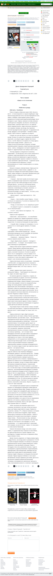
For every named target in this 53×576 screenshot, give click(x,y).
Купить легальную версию (32, 42)
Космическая (15, 563)
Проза (43, 18)
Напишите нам (28, 54)
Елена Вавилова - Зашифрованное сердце (34, 505)
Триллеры (2, 567)
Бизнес (43, 24)
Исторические (3, 563)
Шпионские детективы (30, 34)
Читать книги (13, 4)
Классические (3, 564)
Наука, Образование (45, 15)
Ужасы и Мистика (16, 567)
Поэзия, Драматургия (45, 33)
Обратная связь (41, 569)
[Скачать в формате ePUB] (32, 46)
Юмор (43, 30)
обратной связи (31, 574)
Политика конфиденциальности (44, 568)
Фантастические (28, 562)
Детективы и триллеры (21, 4)
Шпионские (2, 568)
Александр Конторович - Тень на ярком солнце (12, 505)
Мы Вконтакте (21, 24)
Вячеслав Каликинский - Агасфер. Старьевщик (23, 505)
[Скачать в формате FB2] (28, 46)
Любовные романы (31, 4)
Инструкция (31, 57)
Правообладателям (42, 567)
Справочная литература (46, 27)
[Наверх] (50, 574)
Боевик (2, 559)
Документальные (45, 16)
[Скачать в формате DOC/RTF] (30, 50)
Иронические (3, 562)
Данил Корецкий (29, 30)
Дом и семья (44, 22)
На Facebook (12, 22)
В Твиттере (20, 22)
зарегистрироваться (19, 525)
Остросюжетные (28, 563)
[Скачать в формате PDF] (34, 50)
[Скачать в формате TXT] (36, 46)
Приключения (44, 19)
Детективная (15, 562)
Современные (28, 564)
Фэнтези (14, 568)
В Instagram (30, 22)
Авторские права (23, 13)
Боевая (14, 559)
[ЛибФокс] (5, 4)
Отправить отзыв (11, 552)
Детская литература (45, 21)
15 (32, 466)
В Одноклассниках (12, 24)
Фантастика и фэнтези (46, 10)
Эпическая (15, 569)
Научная (14, 564)
